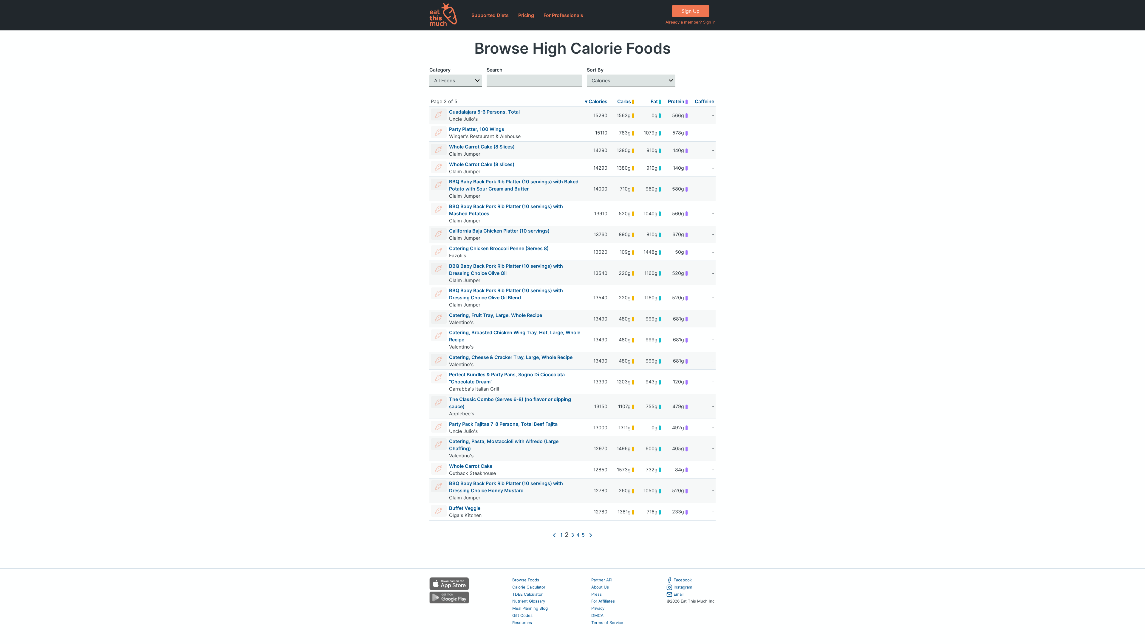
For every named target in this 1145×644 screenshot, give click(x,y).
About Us (600, 587)
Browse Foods (525, 580)
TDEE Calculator (527, 594)
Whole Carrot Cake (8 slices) (481, 164)
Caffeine (704, 101)
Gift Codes (522, 615)
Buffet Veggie (464, 508)
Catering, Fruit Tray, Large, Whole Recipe (495, 315)
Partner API (601, 580)
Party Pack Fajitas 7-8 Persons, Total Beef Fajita (503, 424)
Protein (677, 101)
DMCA (597, 615)
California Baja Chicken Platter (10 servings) (499, 231)
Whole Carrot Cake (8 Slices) (482, 147)
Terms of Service (607, 622)
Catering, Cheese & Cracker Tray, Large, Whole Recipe (510, 357)
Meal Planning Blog (530, 608)
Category (440, 70)
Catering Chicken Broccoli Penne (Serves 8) (499, 248)
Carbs (624, 101)
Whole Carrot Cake (470, 466)
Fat (655, 101)
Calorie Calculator (528, 587)
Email (678, 594)
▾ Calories (596, 101)
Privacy (597, 608)
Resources (522, 622)
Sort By (595, 70)
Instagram (683, 587)
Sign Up (691, 11)
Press (596, 594)
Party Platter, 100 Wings (476, 129)
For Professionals (563, 15)
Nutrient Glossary (528, 601)
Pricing (526, 15)
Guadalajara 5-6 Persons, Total (484, 112)
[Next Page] (590, 535)
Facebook (683, 580)
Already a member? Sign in (691, 22)
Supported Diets (490, 15)
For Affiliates (603, 601)
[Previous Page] (554, 535)
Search (494, 70)
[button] (455, 81)
